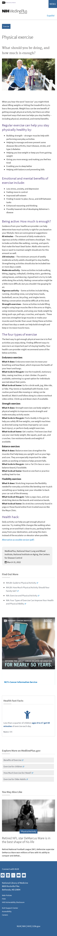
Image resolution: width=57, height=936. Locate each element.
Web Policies (7, 895)
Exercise (6, 26)
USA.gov (36, 926)
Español (50, 15)
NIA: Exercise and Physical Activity (21, 595)
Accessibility (7, 911)
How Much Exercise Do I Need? (17, 772)
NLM (19, 926)
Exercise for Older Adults (15, 779)
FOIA (4, 899)
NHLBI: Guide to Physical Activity (21, 582)
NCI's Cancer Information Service (20, 682)
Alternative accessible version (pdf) (18, 539)
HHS (29, 926)
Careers (5, 915)
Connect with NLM (10, 869)
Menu (53, 3)
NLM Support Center (10, 908)
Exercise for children (13, 766)
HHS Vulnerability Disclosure (13, 902)
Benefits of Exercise (12, 760)
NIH (24, 926)
